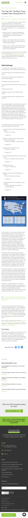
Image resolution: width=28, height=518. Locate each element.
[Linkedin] (22, 347)
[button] (24, 514)
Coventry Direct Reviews (7, 474)
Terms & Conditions (6, 502)
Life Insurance (12, 8)
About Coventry (5, 477)
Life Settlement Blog (6, 472)
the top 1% (10, 314)
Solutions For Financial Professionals (10, 484)
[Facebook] (16, 347)
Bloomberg (4, 22)
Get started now (9, 515)
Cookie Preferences (6, 505)
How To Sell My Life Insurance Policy (10, 466)
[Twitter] (19, 347)
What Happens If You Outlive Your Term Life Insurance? (13, 366)
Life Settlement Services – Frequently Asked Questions (12, 469)
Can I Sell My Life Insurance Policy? (10, 462)
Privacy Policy (4, 500)
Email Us (6, 454)
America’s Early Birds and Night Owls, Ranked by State (13, 378)
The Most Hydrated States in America (11, 384)
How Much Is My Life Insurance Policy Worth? (12, 464)
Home (3, 8)
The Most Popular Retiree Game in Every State (14, 389)
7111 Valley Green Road (9, 445)
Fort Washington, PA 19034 (10, 447)
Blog (7, 8)
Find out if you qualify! (9, 325)
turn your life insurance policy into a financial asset (14, 321)
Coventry (15, 28)
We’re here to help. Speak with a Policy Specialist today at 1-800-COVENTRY (14, 421)
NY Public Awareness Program (8, 503)
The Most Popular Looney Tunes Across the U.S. (14, 372)
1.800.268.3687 (19, 2)
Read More (4, 369)
